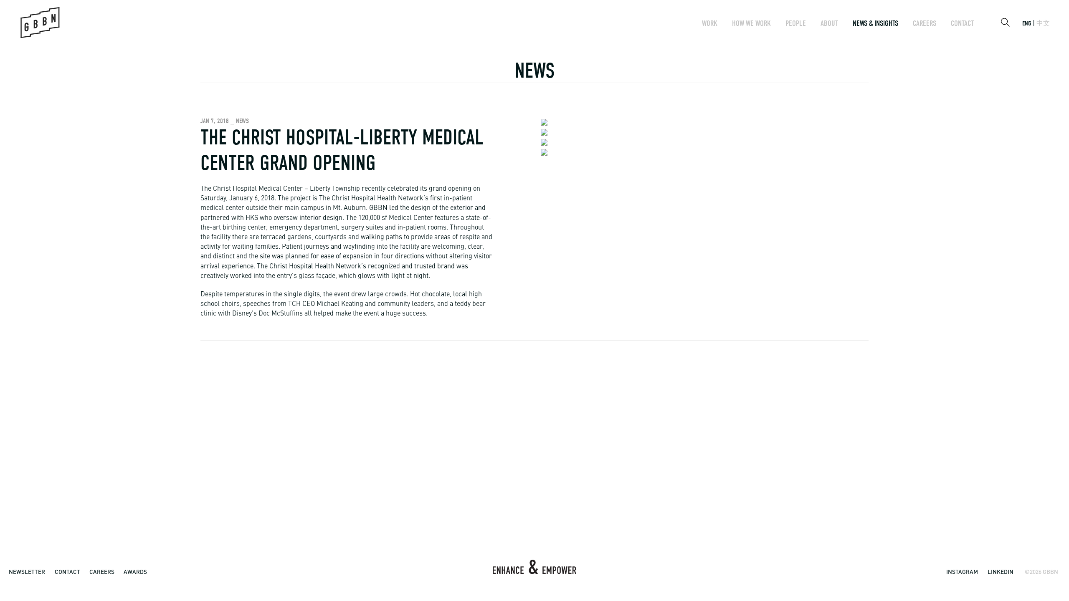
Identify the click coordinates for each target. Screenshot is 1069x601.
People (795, 23)
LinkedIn (1000, 571)
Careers (924, 23)
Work (709, 23)
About (829, 23)
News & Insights (875, 23)
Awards (135, 571)
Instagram (962, 571)
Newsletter (27, 571)
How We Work (751, 23)
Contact (962, 23)
